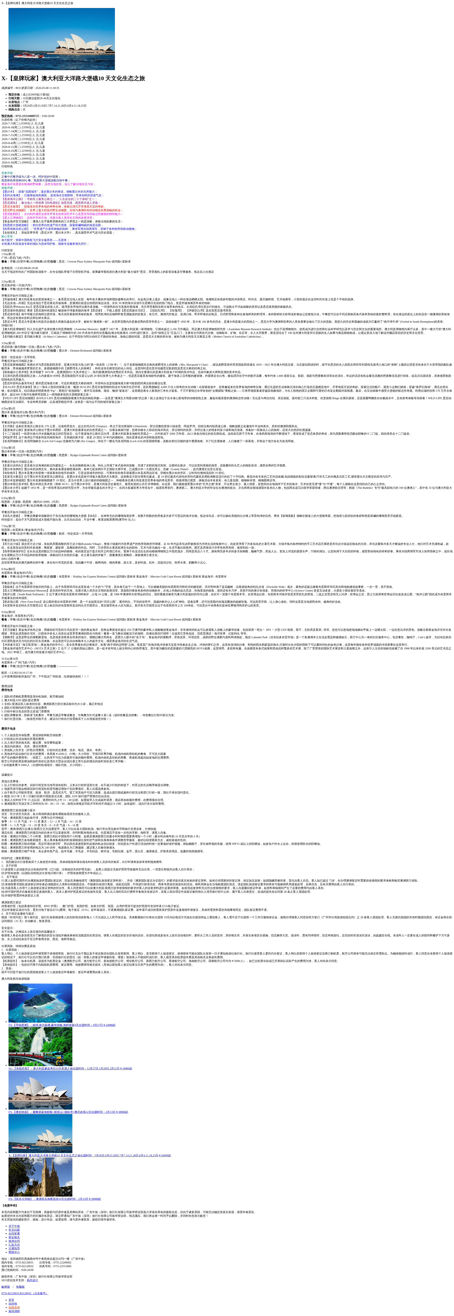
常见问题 (14, 1229)
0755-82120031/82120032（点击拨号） (24, 1293)
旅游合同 (14, 1241)
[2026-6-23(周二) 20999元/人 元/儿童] (227, 159)
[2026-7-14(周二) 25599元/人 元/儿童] (227, 131)
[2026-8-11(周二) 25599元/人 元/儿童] (227, 147)
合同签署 (14, 1233)
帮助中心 (14, 1252)
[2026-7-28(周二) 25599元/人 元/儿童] (227, 139)
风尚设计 (32, 1280)
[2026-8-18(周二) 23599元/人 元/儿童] (227, 128)
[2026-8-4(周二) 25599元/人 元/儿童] (227, 143)
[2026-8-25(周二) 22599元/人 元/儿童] (227, 151)
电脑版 (20, 1286)
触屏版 (5, 1286)
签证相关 (14, 1237)
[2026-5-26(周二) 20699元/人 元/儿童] (227, 155)
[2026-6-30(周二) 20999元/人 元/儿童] (227, 163)
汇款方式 (14, 1244)
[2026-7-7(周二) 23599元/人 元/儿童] (227, 124)
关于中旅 (14, 1226)
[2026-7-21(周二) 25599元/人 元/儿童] (227, 135)
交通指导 (14, 1248)
